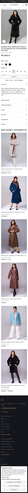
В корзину (14, 76)
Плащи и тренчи (5, 429)
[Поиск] (22, 5)
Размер (3, 68)
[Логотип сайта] (14, 5)
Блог (2, 461)
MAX (16, 80)
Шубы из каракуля (6, 416)
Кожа (2, 421)
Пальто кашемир (5, 426)
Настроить (14, 489)
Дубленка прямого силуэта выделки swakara (11, 299)
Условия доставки (5, 444)
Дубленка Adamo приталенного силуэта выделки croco (13, 255)
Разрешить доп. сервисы (14, 482)
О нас (2, 459)
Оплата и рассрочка (6, 446)
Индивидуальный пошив (7, 441)
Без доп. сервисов (14, 486)
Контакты (3, 452)
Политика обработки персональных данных (11, 479)
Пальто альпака (5, 424)
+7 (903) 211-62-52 (8, 408)
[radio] (2, 64)
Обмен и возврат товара (7, 449)
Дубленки (3, 418)
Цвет (2, 61)
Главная (3, 8)
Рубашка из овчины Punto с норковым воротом (12, 169)
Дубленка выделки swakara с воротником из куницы (13, 212)
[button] (2, 26)
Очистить (4, 74)
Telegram (20, 80)
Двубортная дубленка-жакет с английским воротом (12, 342)
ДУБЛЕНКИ (8, 8)
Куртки (2, 432)
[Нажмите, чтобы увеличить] (4, 41)
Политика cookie (5, 477)
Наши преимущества (6, 439)
